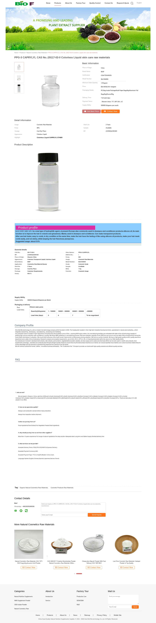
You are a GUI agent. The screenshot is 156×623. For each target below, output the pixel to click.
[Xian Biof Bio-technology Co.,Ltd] (24, 4)
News (75, 615)
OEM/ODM (80, 600)
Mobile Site (117, 615)
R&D (78, 604)
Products (57, 3)
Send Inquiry (96, 515)
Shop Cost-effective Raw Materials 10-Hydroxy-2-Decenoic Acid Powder (94, 562)
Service (48, 600)
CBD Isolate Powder (20, 604)
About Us (68, 3)
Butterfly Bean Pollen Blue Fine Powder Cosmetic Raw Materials (61, 562)
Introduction (49, 596)
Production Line (81, 596)
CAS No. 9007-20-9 (127, 561)
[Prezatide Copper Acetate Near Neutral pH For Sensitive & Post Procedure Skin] (28, 544)
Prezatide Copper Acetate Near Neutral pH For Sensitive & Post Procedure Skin (29, 562)
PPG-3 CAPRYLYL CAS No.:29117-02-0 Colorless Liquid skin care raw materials (73, 52)
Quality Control (94, 3)
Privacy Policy (102, 615)
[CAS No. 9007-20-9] (126, 544)
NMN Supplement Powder (22, 600)
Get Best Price (93, 111)
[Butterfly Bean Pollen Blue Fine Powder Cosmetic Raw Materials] (61, 544)
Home (48, 3)
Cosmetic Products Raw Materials (62, 487)
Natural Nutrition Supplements (23, 596)
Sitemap (87, 615)
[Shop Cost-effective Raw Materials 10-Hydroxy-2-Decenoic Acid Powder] (93, 544)
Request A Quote (123, 3)
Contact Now (111, 111)
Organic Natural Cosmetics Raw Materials (34, 487)
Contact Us (109, 3)
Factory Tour (80, 3)
